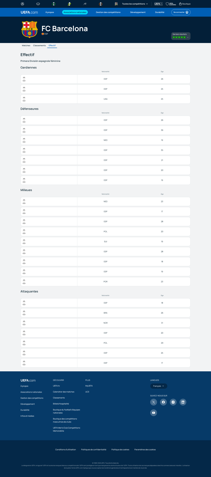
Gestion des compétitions (32, 398)
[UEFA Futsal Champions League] (85, 3)
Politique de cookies (120, 449)
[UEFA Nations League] (116, 3)
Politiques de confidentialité (93, 449)
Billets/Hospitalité (61, 403)
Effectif (52, 45)
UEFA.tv (56, 385)
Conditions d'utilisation (65, 449)
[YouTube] (153, 415)
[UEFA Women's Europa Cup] (69, 3)
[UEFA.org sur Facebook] (163, 404)
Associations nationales (31, 392)
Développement (28, 404)
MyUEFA (89, 385)
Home (29, 12)
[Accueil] (28, 380)
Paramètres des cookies (145, 449)
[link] (50, 12)
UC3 (87, 391)
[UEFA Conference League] (54, 3)
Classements (39, 45)
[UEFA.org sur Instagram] (173, 404)
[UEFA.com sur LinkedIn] (182, 404)
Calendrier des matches (63, 391)
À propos (24, 386)
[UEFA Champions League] (22, 3)
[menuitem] (51, 12)
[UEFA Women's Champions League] (38, 3)
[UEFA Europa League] (101, 3)
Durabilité (25, 410)
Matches (26, 45)
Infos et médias (27, 416)
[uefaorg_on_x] (153, 404)
